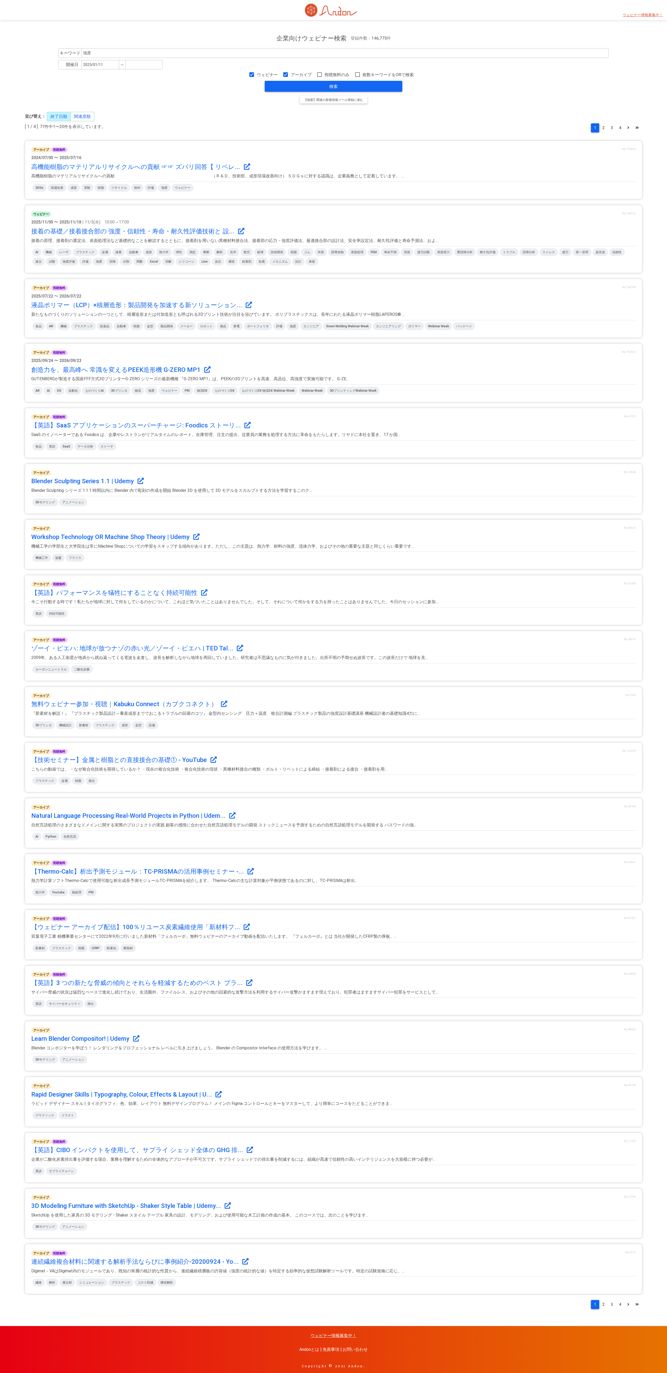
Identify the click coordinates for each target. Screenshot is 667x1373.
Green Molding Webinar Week (347, 326)
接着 (118, 252)
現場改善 (57, 188)
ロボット (206, 326)
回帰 (112, 261)
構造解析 (166, 1282)
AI (36, 252)
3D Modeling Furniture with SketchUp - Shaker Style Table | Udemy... (127, 1205)
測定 (192, 252)
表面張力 (443, 252)
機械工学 (41, 558)
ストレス (548, 252)
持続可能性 (57, 613)
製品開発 (166, 326)
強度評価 (69, 261)
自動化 (73, 390)
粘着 (262, 261)
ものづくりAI (94, 390)
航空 (247, 252)
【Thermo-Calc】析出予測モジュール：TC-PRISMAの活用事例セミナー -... (138, 871)
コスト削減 (145, 1282)
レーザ (64, 252)
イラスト (67, 1115)
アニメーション (73, 502)
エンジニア (311, 326)
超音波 (600, 252)
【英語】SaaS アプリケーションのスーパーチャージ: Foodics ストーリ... (136, 425)
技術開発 (277, 252)
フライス (75, 558)
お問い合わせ (355, 1349)
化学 (233, 252)
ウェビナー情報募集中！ (643, 15)
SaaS (66, 446)
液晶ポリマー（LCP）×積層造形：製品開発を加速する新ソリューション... (137, 305)
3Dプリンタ (119, 390)
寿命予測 (390, 252)
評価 (151, 188)
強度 (164, 188)
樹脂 (101, 188)
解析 (220, 252)
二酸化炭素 (82, 669)
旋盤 (58, 558)
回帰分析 (529, 252)
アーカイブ (301, 74)
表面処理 (357, 252)
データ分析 (85, 446)
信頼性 (617, 252)
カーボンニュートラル (51, 669)
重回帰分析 (465, 252)
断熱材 (128, 948)
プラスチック (85, 252)
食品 (38, 326)
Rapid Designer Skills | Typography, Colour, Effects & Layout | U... (122, 1094)
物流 (138, 390)
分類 (126, 261)
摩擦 (206, 252)
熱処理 (76, 892)
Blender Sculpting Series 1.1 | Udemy (83, 481)
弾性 (179, 252)
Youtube (58, 892)
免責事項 (331, 1349)
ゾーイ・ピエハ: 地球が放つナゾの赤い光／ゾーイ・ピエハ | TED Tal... (133, 648)
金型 (150, 326)
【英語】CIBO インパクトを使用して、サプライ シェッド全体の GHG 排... (138, 1150)
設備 (152, 725)
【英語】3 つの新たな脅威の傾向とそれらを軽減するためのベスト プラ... (137, 983)
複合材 (67, 1282)
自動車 (133, 252)
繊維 (38, 1282)
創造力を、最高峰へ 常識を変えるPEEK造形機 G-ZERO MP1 (116, 369)
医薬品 (104, 326)
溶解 (168, 261)
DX (59, 390)
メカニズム (280, 261)
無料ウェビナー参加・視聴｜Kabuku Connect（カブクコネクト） (125, 704)
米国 (321, 252)
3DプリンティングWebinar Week (353, 390)
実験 (87, 188)
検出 (91, 1004)
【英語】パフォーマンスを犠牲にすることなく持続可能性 (115, 592)
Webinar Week (438, 326)
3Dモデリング (45, 502)
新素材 (83, 725)
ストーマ (107, 446)
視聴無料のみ (336, 74)
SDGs (39, 188)
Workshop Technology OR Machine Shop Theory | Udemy (111, 537)
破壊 (260, 252)
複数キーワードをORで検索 (388, 74)
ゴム (307, 252)
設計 (298, 261)
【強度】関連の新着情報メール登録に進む (333, 100)
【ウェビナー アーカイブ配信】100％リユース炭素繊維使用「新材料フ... (136, 927)
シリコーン (186, 261)
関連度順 (82, 116)
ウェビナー (267, 74)
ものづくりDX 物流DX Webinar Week (268, 390)
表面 (312, 261)
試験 (52, 261)
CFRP (96, 948)
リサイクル (119, 188)
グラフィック (44, 1115)
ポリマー (414, 326)
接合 (38, 261)
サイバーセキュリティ (64, 1004)
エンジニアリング (388, 326)
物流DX (202, 390)
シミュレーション (91, 1282)
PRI (187, 390)
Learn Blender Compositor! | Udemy (81, 1038)
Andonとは (309, 1349)
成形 (74, 188)
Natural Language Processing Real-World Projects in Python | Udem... (129, 815)
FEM (374, 252)
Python (51, 836)
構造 (231, 261)
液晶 (223, 326)
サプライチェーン (61, 1171)
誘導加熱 (337, 252)
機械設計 (65, 725)
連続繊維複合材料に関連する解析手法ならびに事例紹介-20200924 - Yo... (135, 1261)
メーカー (186, 326)
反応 (218, 261)
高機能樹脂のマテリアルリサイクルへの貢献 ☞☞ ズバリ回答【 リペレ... (136, 167)
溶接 (407, 252)
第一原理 (582, 252)
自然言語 (70, 836)
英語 (52, 446)
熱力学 (164, 252)
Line (205, 261)
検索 (333, 86)
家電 (236, 326)
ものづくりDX (224, 390)
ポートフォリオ (258, 326)
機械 (49, 252)
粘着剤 (246, 261)
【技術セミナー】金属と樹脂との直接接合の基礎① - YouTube (119, 760)
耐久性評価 (488, 252)
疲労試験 (423, 252)
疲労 (565, 252)
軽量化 (111, 948)
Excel (154, 261)
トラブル (509, 252)
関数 (140, 261)
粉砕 (137, 188)
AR (51, 326)
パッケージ (464, 326)
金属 (105, 252)
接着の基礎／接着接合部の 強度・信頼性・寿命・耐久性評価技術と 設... (133, 231)
